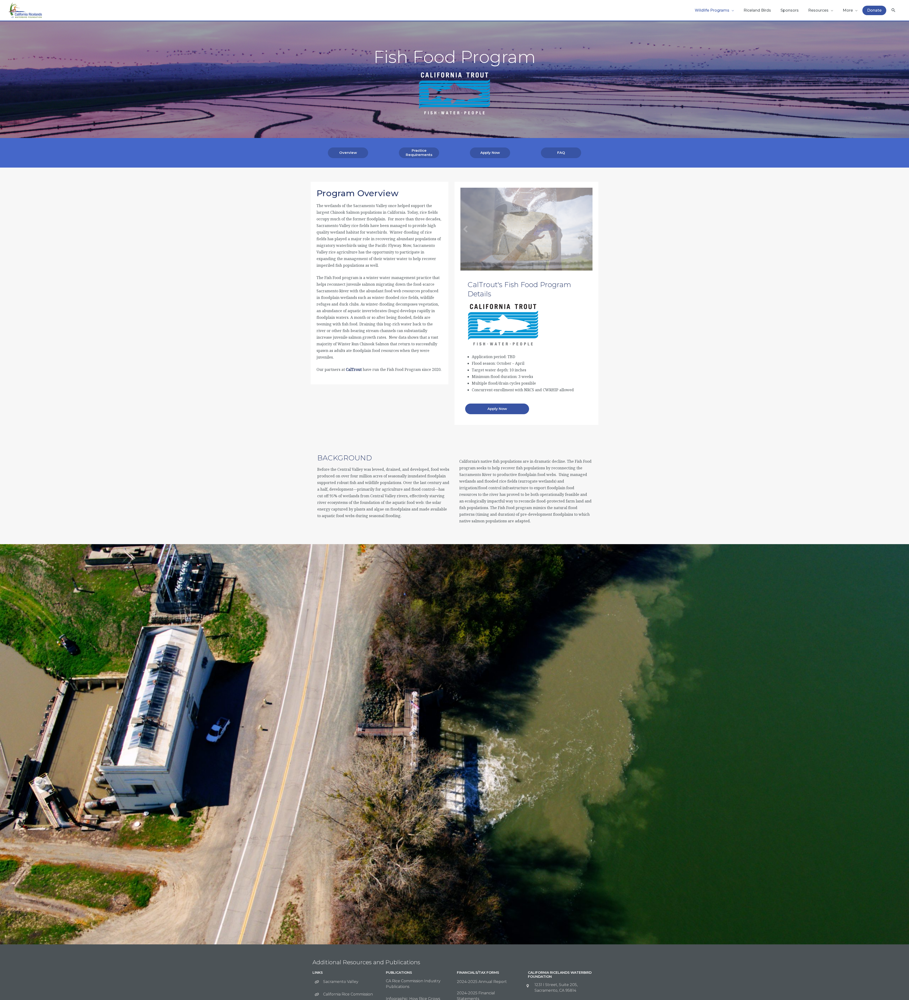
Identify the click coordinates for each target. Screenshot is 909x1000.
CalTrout (354, 369)
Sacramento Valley (340, 981)
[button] (893, 10)
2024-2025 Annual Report (482, 981)
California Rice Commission (348, 994)
